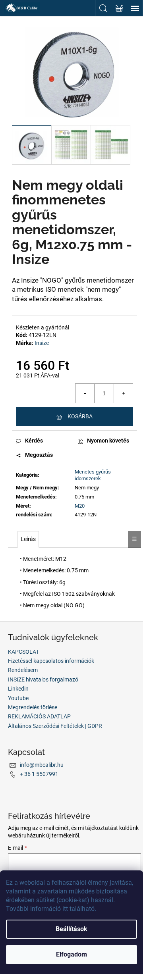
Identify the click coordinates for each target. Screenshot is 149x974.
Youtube (18, 698)
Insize (42, 343)
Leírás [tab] (28, 539)
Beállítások (71, 929)
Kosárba (80, 416)
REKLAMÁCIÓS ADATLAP (39, 716)
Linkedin (18, 688)
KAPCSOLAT (23, 652)
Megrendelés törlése (32, 707)
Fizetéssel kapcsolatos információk (51, 661)
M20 (80, 506)
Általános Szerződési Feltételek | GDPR (55, 726)
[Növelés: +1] (123, 393)
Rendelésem (23, 670)
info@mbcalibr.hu (42, 765)
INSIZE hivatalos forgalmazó (43, 679)
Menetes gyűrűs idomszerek (93, 475)
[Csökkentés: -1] (85, 393)
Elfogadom (71, 954)
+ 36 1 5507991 (39, 774)
